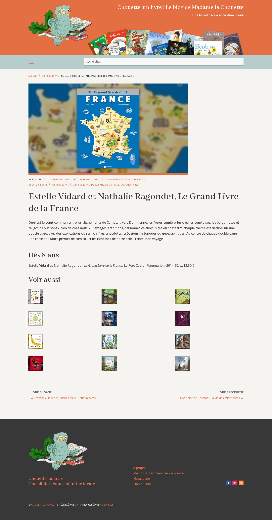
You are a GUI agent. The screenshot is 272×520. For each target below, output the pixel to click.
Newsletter (141, 478)
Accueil (32, 76)
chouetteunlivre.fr (43, 504)
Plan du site (142, 484)
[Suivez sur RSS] (241, 483)
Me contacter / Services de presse (158, 473)
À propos (139, 468)
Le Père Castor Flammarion (107, 179)
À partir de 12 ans (80, 184)
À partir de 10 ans (49, 76)
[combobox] (164, 61)
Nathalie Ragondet (134, 179)
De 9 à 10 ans (112, 184)
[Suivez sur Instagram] (234, 483)
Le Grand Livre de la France (75, 179)
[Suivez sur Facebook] (228, 483)
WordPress (106, 504)
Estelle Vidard (51, 179)
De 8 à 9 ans (97, 184)
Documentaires (129, 184)
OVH (76, 504)
